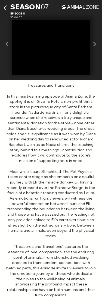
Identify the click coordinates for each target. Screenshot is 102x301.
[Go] (94, 44)
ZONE (83, 7)
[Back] (6, 7)
